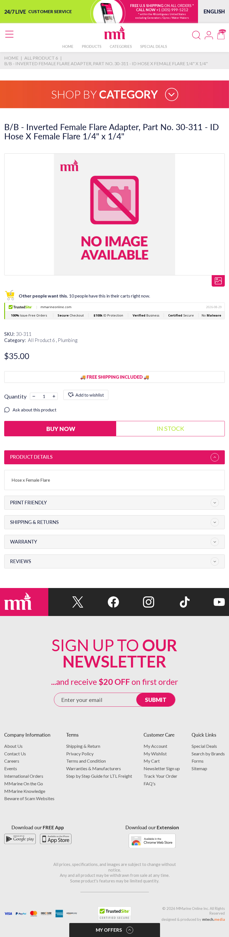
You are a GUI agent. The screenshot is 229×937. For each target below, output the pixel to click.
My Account (155, 746)
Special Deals (204, 746)
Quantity (15, 396)
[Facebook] (101, 602)
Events (10, 768)
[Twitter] (66, 602)
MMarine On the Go (23, 783)
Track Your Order (160, 776)
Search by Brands (208, 753)
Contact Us (15, 753)
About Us (13, 746)
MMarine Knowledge (24, 791)
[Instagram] (136, 602)
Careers (11, 760)
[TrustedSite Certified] (114, 913)
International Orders (23, 776)
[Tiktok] (171, 602)
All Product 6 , (43, 340)
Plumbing (67, 340)
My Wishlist (155, 753)
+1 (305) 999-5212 (172, 10)
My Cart (152, 760)
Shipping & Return (83, 746)
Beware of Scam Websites (29, 798)
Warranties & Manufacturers (93, 768)
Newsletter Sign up (162, 768)
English (214, 11)
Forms (198, 760)
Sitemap (199, 768)
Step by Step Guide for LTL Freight (99, 776)
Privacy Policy (80, 753)
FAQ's (150, 783)
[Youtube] (207, 602)
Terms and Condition (86, 760)
